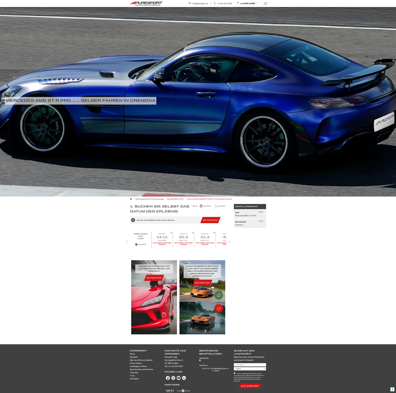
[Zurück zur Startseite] (131, 199)
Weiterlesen (210, 220)
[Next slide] (229, 241)
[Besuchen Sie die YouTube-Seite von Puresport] (179, 379)
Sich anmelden (250, 386)
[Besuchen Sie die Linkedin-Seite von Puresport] (184, 379)
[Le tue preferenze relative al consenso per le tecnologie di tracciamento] (392, 389)
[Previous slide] (126, 241)
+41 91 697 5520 (175, 366)
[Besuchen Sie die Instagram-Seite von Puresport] (173, 379)
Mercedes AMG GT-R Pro (175, 199)
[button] (265, 3)
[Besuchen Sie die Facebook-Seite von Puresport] (168, 379)
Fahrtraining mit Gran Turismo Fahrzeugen (149, 199)
